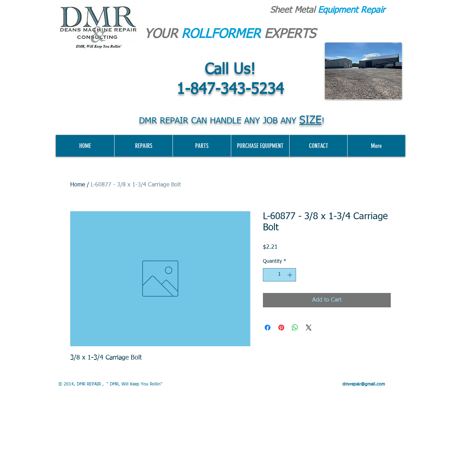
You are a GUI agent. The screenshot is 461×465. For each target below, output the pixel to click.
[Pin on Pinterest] (281, 327)
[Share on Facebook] (267, 327)
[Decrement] (268, 274)
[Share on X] (308, 327)
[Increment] (290, 274)
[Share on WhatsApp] (295, 327)
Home (77, 185)
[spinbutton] (279, 274)
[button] (260, 146)
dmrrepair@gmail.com (364, 384)
